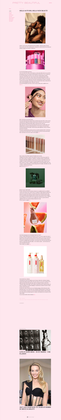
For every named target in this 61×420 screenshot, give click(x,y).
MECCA (21, 84)
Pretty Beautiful (26, 3)
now (39, 132)
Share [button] (10, 8)
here (29, 200)
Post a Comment (24, 355)
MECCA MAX (11, 18)
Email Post (23, 298)
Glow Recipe (28, 299)
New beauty (43, 299)
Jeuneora (10, 16)
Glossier (10, 13)
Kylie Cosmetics (11, 17)
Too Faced (10, 21)
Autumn (10, 12)
